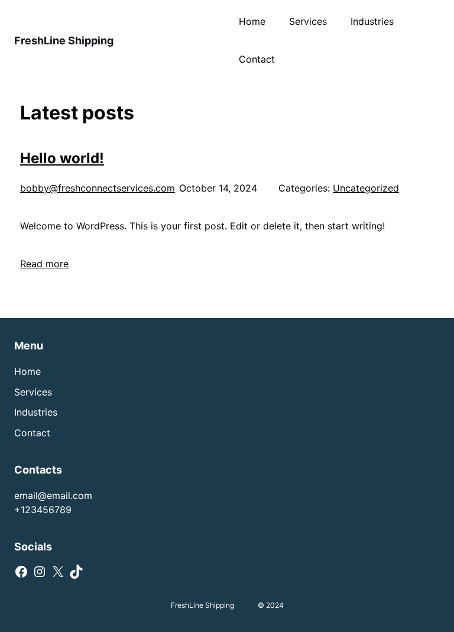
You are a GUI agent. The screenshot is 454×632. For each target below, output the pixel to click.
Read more (44, 264)
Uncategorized (366, 188)
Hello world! (62, 158)
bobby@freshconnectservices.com (97, 188)
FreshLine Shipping (64, 40)
